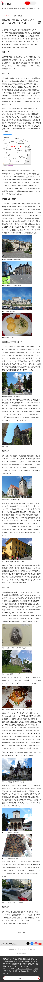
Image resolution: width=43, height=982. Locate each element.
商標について (33, 949)
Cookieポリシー (26, 971)
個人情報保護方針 (24, 949)
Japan (27, 3)
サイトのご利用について (11, 949)
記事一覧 (21, 932)
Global (33, 3)
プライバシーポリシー (24, 968)
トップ (4, 8)
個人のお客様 (13, 8)
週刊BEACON (23, 8)
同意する (21, 978)
